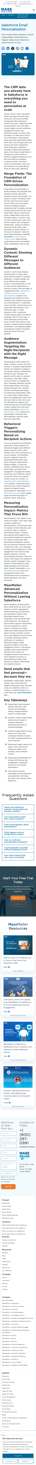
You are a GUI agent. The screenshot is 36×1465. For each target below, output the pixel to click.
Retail (4, 1415)
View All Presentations (18, 1060)
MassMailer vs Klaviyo (9, 1341)
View (5, 1056)
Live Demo (16, 904)
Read (6, 967)
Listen (6, 1103)
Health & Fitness (7, 1394)
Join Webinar (6, 1270)
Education (5, 1376)
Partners (5, 1283)
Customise (9, 1461)
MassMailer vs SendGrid (10, 1324)
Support (5, 1246)
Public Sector (6, 1400)
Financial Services (8, 1382)
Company (6, 1274)
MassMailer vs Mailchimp (10, 1303)
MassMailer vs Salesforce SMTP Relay (15, 1365)
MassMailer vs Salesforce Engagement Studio (17, 1318)
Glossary (11, 15)
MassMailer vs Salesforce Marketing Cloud (16, 1321)
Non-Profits (6, 1379)
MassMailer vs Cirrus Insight (11, 1362)
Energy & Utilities (8, 1406)
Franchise (5, 1427)
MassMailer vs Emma (9, 1335)
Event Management (8, 1397)
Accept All (18, 1456)
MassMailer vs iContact (10, 1309)
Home (3, 15)
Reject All (25, 1461)
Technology (6, 1409)
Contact (5, 1289)
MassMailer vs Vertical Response (13, 1344)
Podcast (5, 1264)
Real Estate (6, 1385)
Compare (6, 1297)
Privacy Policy (9, 1176)
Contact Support (13, 1)
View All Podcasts (18, 1106)
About (4, 1277)
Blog (3, 1255)
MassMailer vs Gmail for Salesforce (14, 1353)
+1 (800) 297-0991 (11, 3)
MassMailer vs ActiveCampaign (12, 1312)
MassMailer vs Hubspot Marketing (13, 1356)
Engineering (6, 1421)
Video (4, 1258)
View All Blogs (18, 971)
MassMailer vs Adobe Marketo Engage (15, 1327)
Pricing (4, 1286)
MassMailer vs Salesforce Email (12, 1350)
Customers (6, 1280)
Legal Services (7, 1391)
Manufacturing (7, 1403)
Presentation (6, 1261)
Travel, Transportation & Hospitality (14, 1418)
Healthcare (6, 1388)
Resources (6, 1250)
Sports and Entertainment (11, 1424)
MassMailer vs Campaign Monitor (13, 1315)
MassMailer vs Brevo (9, 1338)
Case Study (6, 1267)
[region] (18, 1450)
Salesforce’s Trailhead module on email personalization (17, 293)
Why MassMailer (7, 1300)
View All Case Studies (18, 1015)
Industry (5, 1373)
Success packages (8, 1243)
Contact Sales (26, 1)
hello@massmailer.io (27, 3)
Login (19, 6)
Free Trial (16, 898)
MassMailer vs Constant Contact (13, 1306)
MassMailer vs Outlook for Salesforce (15, 1347)
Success (5, 1237)
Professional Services (9, 1412)
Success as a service (9, 1240)
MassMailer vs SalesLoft (10, 1359)
